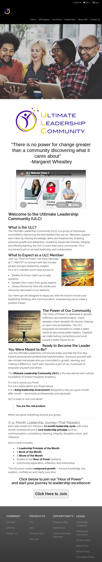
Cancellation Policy (85, 557)
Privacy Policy (83, 540)
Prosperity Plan (60, 522)
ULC (32, 528)
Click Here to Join (51, 493)
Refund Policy (83, 551)
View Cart (34, 539)
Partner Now (59, 528)
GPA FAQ (10, 528)
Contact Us (11, 533)
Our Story (10, 522)
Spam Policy (82, 546)
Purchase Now (37, 533)
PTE (32, 522)
